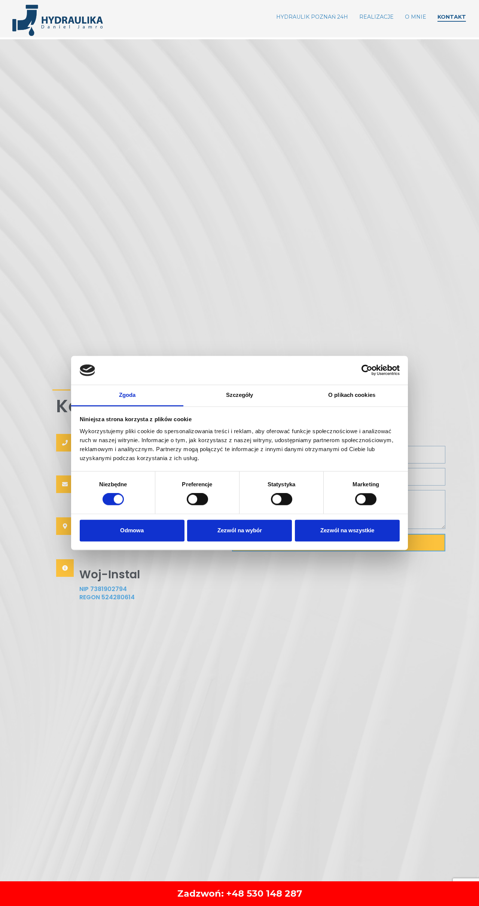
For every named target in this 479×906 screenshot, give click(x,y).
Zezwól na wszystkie (347, 530)
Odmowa (132, 530)
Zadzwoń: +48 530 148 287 (239, 893)
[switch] (197, 499)
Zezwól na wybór (239, 530)
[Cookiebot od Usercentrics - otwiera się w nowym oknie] (367, 370)
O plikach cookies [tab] (351, 395)
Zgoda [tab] (127, 395)
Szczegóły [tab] (239, 395)
